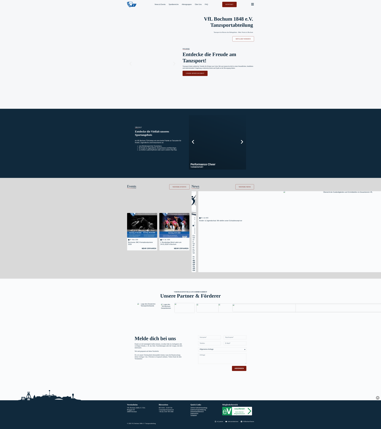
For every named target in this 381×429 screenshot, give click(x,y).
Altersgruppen (187, 4)
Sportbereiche (174, 4)
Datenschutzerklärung (198, 410)
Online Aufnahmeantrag (198, 408)
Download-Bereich (197, 411)
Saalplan (193, 415)
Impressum (194, 413)
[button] (130, 63)
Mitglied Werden (243, 39)
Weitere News (245, 187)
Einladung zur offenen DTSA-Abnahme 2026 (194, 251)
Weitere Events (179, 187)
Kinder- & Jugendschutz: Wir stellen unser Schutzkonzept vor (220, 220)
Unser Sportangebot (195, 73)
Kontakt (229, 4)
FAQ (206, 4)
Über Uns (198, 4)
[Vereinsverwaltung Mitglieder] (237, 415)
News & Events (160, 4)
